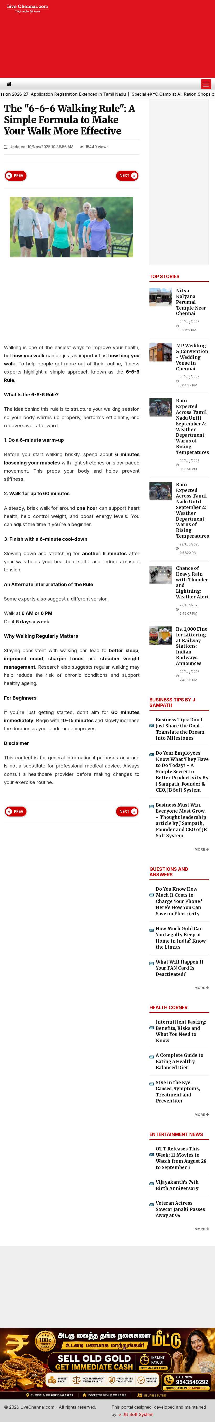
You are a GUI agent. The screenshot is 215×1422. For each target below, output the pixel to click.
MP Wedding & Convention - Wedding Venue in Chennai (192, 357)
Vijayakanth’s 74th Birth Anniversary (177, 1185)
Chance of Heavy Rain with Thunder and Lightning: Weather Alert (192, 583)
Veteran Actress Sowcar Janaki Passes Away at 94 (180, 1209)
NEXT (125, 176)
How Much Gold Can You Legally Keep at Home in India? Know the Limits (181, 938)
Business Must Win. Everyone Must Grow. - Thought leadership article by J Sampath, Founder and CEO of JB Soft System (181, 820)
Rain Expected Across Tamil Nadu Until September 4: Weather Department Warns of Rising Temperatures (192, 426)
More (200, 849)
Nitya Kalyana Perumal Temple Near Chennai (191, 302)
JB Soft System (137, 1414)
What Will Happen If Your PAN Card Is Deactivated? (179, 968)
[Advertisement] (136, 39)
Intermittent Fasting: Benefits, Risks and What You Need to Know (181, 1031)
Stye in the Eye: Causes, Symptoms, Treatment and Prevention (178, 1092)
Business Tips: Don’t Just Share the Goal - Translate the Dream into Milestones (180, 729)
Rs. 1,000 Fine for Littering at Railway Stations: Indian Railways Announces (191, 646)
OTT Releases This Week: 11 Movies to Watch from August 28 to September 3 (181, 1158)
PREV (18, 176)
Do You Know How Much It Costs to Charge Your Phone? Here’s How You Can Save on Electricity (179, 901)
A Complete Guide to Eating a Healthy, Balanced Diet (179, 1061)
